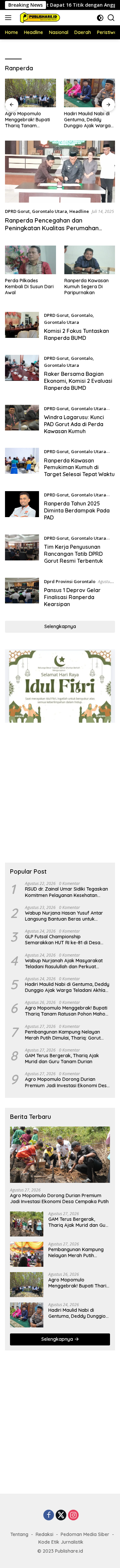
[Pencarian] (111, 17)
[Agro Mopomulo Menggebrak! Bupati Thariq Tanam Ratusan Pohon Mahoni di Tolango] (30, 93)
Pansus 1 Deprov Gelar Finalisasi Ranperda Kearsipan (72, 597)
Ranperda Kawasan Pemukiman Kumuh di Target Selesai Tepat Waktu (79, 467)
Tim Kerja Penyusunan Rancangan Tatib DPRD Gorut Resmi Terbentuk (74, 553)
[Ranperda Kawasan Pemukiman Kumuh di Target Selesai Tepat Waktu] (22, 464)
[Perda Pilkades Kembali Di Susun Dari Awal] (30, 260)
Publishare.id (69, 1551)
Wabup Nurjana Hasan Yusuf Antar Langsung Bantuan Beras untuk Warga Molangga (64, 916)
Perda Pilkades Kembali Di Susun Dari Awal (29, 287)
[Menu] (9, 17)
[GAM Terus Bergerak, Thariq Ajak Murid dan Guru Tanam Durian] (26, 1223)
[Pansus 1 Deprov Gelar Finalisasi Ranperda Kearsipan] (22, 594)
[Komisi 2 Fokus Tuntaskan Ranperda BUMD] (22, 328)
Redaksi (44, 1534)
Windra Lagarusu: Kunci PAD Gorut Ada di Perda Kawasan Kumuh (74, 424)
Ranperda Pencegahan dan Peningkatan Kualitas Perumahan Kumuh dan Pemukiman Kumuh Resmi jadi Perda (58, 232)
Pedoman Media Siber (85, 1534)
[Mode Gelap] (100, 17)
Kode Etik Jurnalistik (60, 1542)
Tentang (19, 1534)
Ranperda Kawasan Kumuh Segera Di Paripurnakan (86, 287)
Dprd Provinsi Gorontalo (69, 581)
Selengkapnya (60, 626)
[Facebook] (48, 1515)
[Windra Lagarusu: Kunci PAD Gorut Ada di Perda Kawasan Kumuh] (22, 421)
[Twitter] (61, 1515)
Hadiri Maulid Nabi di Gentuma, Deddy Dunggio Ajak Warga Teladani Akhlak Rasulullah (87, 120)
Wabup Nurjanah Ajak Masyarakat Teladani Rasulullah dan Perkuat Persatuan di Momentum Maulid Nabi (66, 964)
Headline (79, 211)
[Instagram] (73, 1515)
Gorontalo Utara (49, 211)
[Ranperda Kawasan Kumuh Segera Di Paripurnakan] (89, 260)
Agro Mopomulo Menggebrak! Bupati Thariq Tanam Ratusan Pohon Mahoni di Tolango (30, 120)
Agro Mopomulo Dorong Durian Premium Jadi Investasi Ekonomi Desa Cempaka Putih (67, 1082)
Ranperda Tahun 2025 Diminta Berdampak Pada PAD (77, 510)
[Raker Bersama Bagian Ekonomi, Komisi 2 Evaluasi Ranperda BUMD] (22, 375)
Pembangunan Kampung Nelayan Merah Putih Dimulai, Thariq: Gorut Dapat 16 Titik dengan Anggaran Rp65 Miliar (67, 1035)
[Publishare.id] (39, 17)
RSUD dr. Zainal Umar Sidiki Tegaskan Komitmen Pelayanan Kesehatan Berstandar (66, 892)
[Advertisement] (60, 793)
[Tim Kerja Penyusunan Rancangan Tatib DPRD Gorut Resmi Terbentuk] (22, 551)
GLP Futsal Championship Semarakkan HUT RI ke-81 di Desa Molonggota (62, 940)
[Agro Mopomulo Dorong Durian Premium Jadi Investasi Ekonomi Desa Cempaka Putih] (60, 1155)
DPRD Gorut (17, 211)
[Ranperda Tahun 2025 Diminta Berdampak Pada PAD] (22, 507)
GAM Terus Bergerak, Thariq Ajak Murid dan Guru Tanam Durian (62, 1059)
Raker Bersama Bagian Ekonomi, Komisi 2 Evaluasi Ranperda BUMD (78, 381)
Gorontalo (82, 315)
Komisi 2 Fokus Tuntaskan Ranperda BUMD (76, 334)
